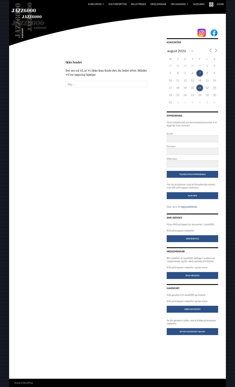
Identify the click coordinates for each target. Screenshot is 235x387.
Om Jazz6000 (178, 4)
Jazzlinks (199, 4)
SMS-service (192, 238)
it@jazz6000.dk (189, 206)
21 (199, 87)
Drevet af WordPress (23, 382)
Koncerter (95, 4)
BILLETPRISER (138, 4)
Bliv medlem (192, 275)
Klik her (192, 195)
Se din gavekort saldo (192, 331)
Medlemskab (158, 4)
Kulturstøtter (118, 4)
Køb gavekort (192, 309)
